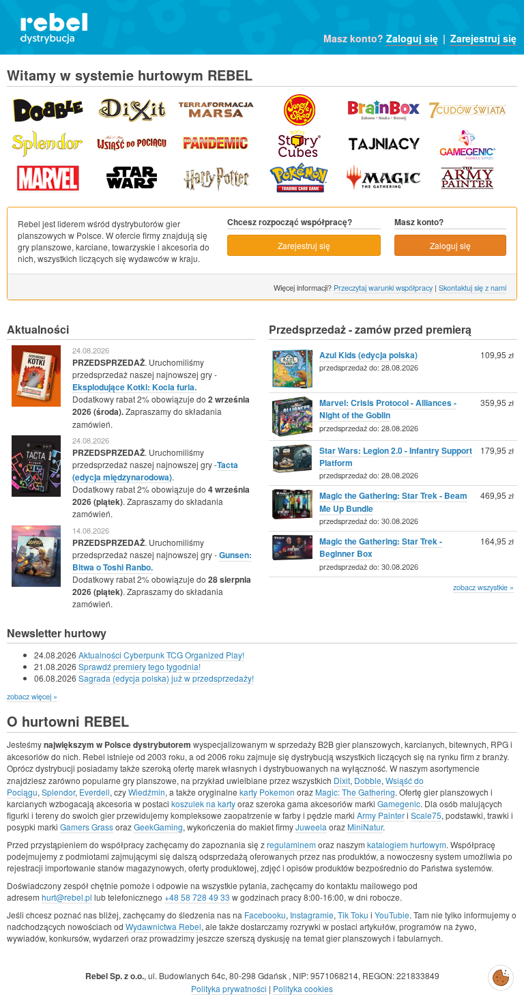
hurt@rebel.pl (67, 897)
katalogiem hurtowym (406, 844)
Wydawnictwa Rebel (163, 926)
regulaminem (291, 844)
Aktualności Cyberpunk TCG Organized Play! (161, 655)
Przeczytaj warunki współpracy (383, 287)
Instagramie (312, 914)
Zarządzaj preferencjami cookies (500, 975)
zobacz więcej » (32, 696)
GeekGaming (158, 826)
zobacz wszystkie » (483, 586)
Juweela (311, 826)
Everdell (94, 792)
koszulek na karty (203, 803)
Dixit (342, 780)
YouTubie (392, 914)
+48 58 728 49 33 (197, 897)
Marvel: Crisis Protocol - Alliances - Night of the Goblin (387, 408)
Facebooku (265, 914)
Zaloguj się (412, 38)
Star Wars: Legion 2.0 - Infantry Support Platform (395, 456)
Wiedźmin (146, 792)
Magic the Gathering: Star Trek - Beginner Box (380, 547)
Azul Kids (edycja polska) (368, 355)
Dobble (367, 780)
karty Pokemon (267, 792)
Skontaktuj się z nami (472, 287)
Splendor (58, 792)
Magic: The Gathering (355, 792)
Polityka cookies (303, 988)
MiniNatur (365, 826)
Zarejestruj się (483, 38)
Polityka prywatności (229, 988)
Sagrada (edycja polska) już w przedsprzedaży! (166, 678)
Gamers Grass (86, 826)
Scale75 (426, 815)
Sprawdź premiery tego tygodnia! (139, 666)
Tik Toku (353, 914)
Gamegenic (398, 803)
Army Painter (381, 815)
